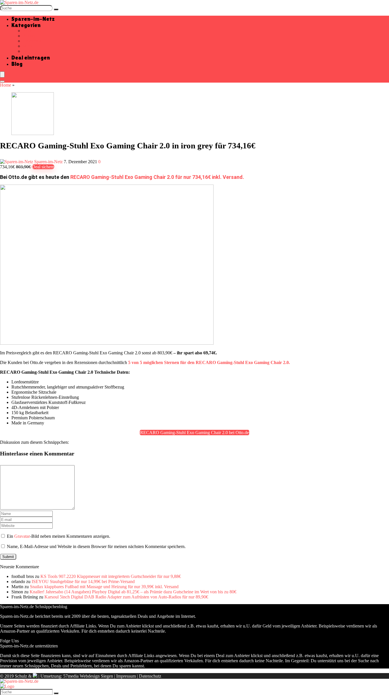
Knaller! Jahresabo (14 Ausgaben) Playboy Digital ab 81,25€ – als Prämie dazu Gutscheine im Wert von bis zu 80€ (133, 591)
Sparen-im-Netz (33, 19)
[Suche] (56, 9)
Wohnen (30, 51)
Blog (16, 64)
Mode (28, 46)
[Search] (2, 81)
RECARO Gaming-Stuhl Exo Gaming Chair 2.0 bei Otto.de (194, 432)
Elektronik (32, 40)
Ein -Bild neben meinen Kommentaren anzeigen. (58, 536)
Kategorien (25, 25)
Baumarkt (31, 30)
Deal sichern (43, 166)
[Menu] (2, 74)
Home (5, 85)
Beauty (29, 35)
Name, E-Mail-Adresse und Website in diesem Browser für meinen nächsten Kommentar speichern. (96, 546)
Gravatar (22, 536)
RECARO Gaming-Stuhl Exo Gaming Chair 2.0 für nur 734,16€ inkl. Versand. (157, 177)
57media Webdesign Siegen (88, 676)
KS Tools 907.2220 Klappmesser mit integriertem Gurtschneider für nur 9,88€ (110, 576)
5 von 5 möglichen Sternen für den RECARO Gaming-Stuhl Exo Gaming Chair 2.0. (209, 362)
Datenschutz (150, 676)
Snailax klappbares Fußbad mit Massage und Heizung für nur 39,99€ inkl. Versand (104, 586)
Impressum (126, 676)
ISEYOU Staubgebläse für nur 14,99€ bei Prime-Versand (83, 581)
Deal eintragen (30, 57)
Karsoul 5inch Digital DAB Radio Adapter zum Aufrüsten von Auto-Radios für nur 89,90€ (126, 596)
